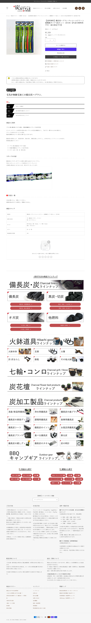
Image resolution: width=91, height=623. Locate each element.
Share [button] (48, 70)
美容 (76, 475)
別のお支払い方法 (60, 52)
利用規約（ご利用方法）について (55, 61)
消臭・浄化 (15, 475)
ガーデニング (66, 483)
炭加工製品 (9, 608)
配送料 (49, 34)
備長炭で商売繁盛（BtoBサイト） (67, 593)
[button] (37, 8)
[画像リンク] (19, 351)
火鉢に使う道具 (10, 600)
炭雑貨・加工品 (22, 15)
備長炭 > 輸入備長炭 (24, 308)
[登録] (56, 499)
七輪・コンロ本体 (10, 603)
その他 (76, 483)
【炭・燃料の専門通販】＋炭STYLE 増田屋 (18, 619)
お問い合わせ (36, 598)
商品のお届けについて (52, 64)
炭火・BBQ (26, 475)
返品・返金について (52, 66)
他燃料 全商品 (64, 325)
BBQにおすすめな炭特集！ (12, 590)
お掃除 (78, 479)
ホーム (7, 15)
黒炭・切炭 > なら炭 (64, 308)
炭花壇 (8, 605)
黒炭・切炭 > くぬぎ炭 (64, 304)
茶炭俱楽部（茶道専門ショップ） (67, 595)
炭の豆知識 (35, 595)
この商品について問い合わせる (61, 57)
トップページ (36, 590)
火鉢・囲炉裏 (25, 479)
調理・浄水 (14, 479)
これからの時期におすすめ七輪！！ (14, 593)
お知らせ (35, 593)
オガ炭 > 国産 (24, 325)
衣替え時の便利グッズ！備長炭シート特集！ (16, 595)
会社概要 (35, 600)
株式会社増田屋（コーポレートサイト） (69, 590)
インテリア (68, 479)
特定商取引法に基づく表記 (39, 608)
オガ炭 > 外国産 (25, 329)
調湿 (35, 475)
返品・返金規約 (36, 603)
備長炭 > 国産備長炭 (24, 304)
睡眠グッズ (55, 483)
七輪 (69, 475)
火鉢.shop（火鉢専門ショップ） (67, 598)
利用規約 (35, 605)
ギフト (36, 479)
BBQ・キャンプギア (57, 475)
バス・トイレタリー (55, 479)
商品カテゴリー (14, 15)
